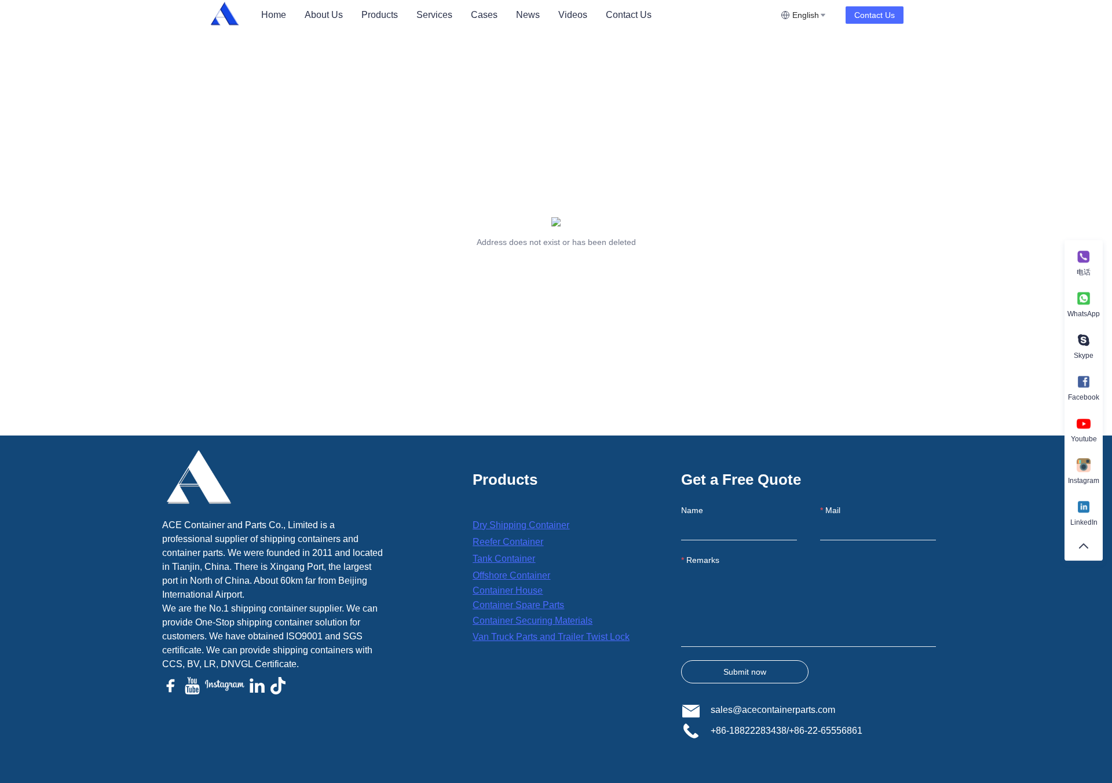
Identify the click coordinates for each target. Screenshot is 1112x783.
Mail (832, 510)
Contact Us (629, 15)
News (528, 15)
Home (273, 15)
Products (379, 15)
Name (692, 510)
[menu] (516, 15)
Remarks (702, 560)
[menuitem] (273, 15)
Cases (484, 15)
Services (434, 15)
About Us (324, 15)
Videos (572, 15)
